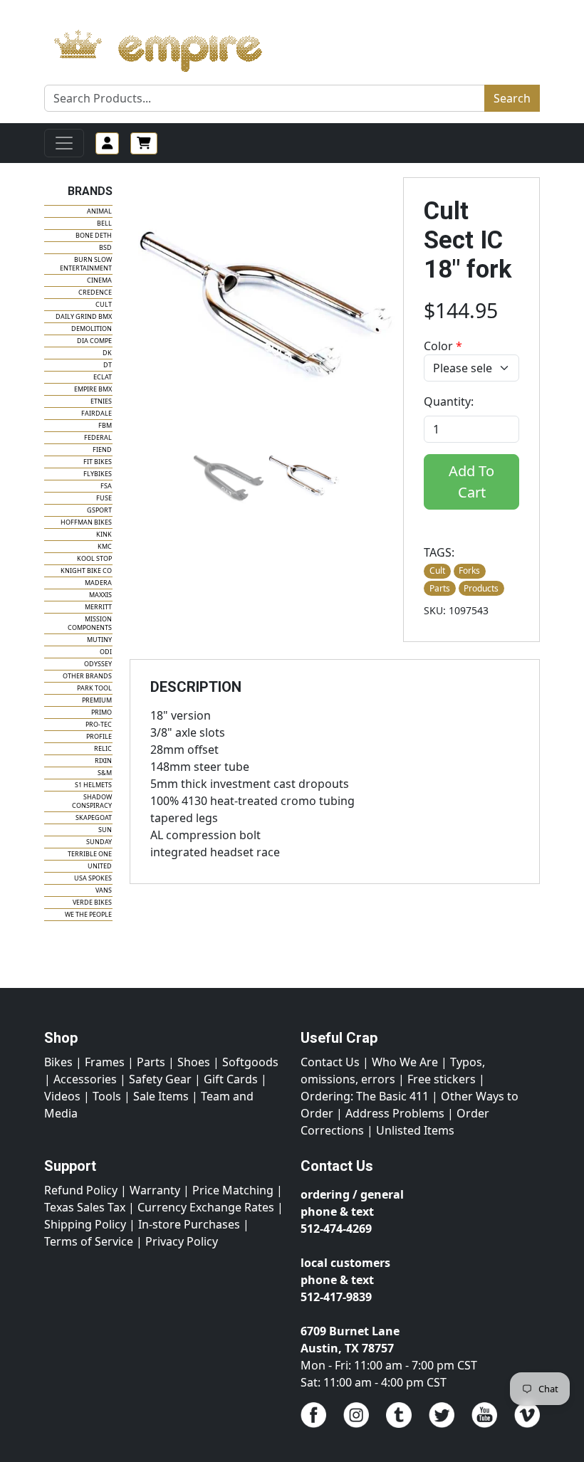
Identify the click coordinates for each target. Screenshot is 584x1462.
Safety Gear (160, 1079)
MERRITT (98, 606)
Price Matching (232, 1190)
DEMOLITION (91, 328)
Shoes (193, 1062)
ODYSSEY (98, 663)
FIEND (102, 449)
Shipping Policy (85, 1224)
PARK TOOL (94, 688)
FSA (106, 485)
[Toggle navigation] (64, 143)
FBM (105, 425)
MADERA (98, 582)
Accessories (85, 1079)
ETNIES (101, 401)
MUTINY (99, 639)
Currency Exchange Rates (205, 1207)
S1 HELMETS (93, 784)
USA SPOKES (93, 878)
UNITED (100, 866)
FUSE (104, 498)
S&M (105, 772)
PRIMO (101, 712)
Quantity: (449, 401)
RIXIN (103, 760)
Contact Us (330, 1062)
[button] (228, 476)
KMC (105, 546)
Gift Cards (231, 1079)
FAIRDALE (96, 413)
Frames (105, 1062)
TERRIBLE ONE (90, 853)
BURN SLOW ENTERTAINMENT (86, 264)
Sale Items (161, 1096)
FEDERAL (98, 437)
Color (443, 346)
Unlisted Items (415, 1130)
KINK (104, 534)
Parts (151, 1062)
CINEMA (99, 280)
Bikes (58, 1062)
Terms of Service (88, 1241)
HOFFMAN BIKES (86, 522)
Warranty (155, 1190)
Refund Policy (81, 1190)
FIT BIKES (97, 461)
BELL (104, 223)
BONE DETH (93, 235)
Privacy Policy (181, 1241)
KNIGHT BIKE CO (86, 570)
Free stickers (441, 1079)
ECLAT (102, 377)
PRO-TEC (98, 724)
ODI (106, 651)
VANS (103, 890)
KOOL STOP (94, 558)
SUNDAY (99, 841)
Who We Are (405, 1062)
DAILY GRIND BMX (84, 316)
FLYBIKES (97, 473)
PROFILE (99, 736)
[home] (172, 47)
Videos (62, 1096)
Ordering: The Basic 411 (365, 1096)
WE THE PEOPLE (88, 914)
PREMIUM (97, 700)
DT (107, 364)
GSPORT (99, 510)
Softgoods (250, 1062)
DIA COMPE (94, 340)
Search (512, 98)
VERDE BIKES (92, 902)
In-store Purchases (189, 1224)
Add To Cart (471, 481)
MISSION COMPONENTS (90, 623)
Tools (107, 1096)
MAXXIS (100, 594)
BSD (105, 247)
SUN (105, 829)
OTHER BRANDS (87, 675)
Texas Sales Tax (84, 1207)
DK (107, 352)
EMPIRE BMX (93, 389)
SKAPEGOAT (93, 817)
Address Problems (394, 1113)
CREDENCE (95, 292)
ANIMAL (99, 211)
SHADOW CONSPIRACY (92, 801)
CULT (103, 304)
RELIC (103, 748)
